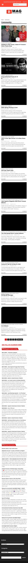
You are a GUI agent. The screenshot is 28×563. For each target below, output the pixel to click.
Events (2, 262)
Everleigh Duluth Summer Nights (9, 526)
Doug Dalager (6, 78)
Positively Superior (5, 294)
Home (2, 19)
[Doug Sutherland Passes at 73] (14, 66)
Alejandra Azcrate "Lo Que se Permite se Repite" (13, 450)
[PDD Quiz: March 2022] (14, 159)
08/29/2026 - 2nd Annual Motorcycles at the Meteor (14, 420)
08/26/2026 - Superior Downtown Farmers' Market (13, 406)
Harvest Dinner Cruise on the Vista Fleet (11, 478)
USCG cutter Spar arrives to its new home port (13, 139)
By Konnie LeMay (6, 141)
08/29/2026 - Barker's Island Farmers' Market (12, 418)
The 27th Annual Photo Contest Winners (12, 233)
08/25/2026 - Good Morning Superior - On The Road (13, 393)
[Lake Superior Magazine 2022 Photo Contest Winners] (14, 190)
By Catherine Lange (7, 47)
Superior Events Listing (11, 349)
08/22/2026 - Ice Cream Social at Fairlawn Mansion (13, 380)
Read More (3, 54)
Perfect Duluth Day (19, 199)
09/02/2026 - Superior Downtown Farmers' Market (13, 431)
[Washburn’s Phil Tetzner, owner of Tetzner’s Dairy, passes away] (14, 33)
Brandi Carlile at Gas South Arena (9, 448)
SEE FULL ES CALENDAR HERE (11, 345)
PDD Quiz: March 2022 (7, 170)
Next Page (20, 339)
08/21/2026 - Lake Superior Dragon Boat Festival (13, 366)
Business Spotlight (5, 293)
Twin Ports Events (10, 445)
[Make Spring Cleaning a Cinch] (14, 96)
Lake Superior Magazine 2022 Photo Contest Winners (13, 201)
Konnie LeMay (5, 265)
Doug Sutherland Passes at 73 (9, 77)
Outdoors (16, 262)
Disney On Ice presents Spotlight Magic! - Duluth (13, 488)
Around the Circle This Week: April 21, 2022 (12, 1)
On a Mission (4, 326)
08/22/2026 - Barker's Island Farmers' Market (12, 378)
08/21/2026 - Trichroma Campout (9, 352)
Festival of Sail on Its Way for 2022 (11, 264)
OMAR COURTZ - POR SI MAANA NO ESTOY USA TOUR (14, 459)
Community (3, 75)
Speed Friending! (6, 498)
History (17, 293)
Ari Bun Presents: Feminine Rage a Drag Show (12, 468)
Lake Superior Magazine (10, 199)
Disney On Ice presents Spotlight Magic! (11, 517)
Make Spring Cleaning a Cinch (9, 107)
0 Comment (24, 54)
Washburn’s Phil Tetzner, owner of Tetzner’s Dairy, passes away (13, 45)
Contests (3, 199)
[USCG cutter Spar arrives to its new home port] (14, 127)
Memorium (8, 75)
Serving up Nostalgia (7, 295)
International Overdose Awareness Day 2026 (12, 507)
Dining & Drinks (12, 293)
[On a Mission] (14, 315)
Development (12, 324)
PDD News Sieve (6, 204)
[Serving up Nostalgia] (14, 284)
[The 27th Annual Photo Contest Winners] (14, 222)
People (11, 75)
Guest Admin (5, 327)
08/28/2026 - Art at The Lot (8, 408)
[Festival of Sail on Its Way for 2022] (14, 253)
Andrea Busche (6, 296)
